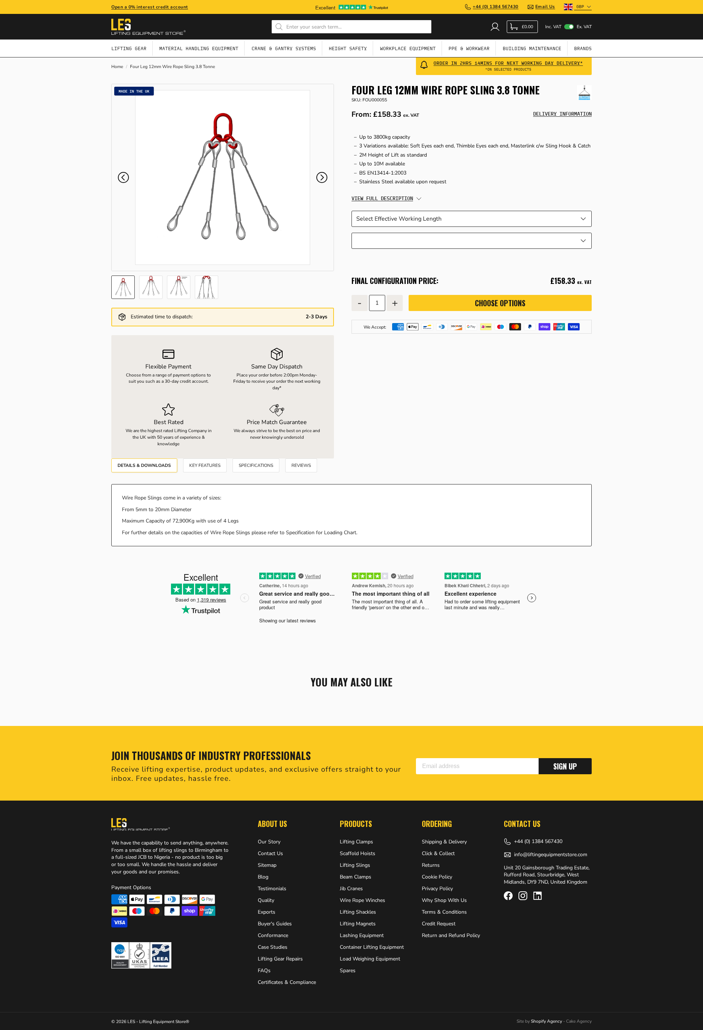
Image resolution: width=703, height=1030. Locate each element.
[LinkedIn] (537, 895)
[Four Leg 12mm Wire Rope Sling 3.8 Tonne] (222, 177)
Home (117, 67)
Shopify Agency (546, 1021)
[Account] (495, 26)
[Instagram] (522, 895)
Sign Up (565, 766)
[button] (123, 177)
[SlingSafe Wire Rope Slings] (584, 92)
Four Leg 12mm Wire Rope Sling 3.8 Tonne (172, 67)
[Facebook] (508, 895)
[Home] (148, 27)
